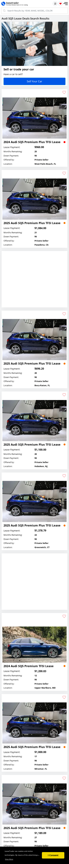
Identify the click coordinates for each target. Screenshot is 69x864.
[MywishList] (60, 3)
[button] (65, 3)
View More (9, 859)
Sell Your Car (34, 81)
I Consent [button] (53, 855)
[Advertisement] (34, 282)
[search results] (55, 3)
